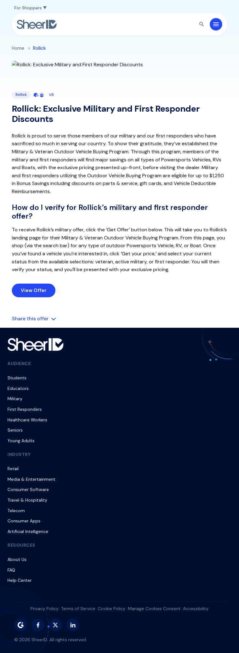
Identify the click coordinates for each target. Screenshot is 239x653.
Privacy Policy (44, 608)
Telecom (16, 510)
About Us (16, 559)
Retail (13, 468)
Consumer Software (28, 489)
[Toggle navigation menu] (216, 24)
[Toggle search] (202, 24)
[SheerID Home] (37, 24)
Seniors (15, 430)
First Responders (24, 409)
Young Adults (21, 440)
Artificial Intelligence (27, 531)
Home (18, 48)
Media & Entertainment (31, 479)
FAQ (11, 570)
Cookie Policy (111, 608)
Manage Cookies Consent (154, 608)
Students (16, 378)
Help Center (19, 580)
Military (14, 398)
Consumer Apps (23, 521)
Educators (18, 388)
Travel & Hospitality (27, 500)
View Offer (33, 290)
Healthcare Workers (27, 420)
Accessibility (196, 608)
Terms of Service (78, 608)
